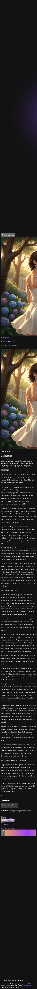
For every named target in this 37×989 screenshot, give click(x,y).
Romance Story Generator (13, 956)
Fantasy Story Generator (12, 954)
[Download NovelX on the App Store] (10, 855)
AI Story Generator (11, 952)
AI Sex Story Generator (12, 945)
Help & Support (10, 967)
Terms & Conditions (15, 23)
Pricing (7, 937)
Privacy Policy (9, 974)
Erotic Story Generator (12, 947)
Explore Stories (9, 935)
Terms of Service (10, 976)
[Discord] (18, 926)
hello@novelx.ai (29, 985)
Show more (5, 470)
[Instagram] (18, 890)
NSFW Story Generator (12, 949)
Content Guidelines (11, 978)
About (7, 963)
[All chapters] (3, 834)
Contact (7, 965)
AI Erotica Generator (11, 950)
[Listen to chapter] (3, 831)
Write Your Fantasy (11, 933)
